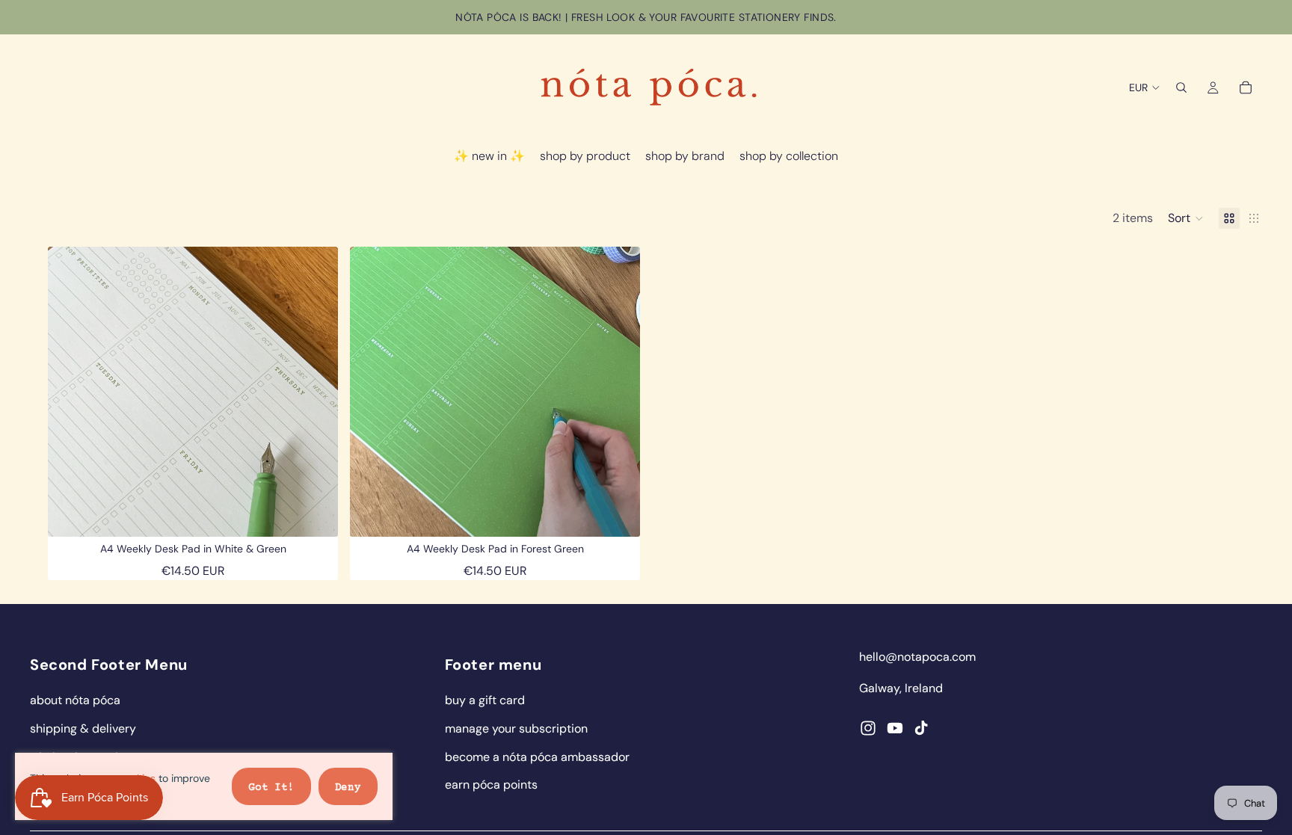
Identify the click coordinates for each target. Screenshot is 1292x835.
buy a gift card (485, 700)
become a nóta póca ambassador (537, 757)
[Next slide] (315, 391)
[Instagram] (868, 728)
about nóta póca (75, 700)
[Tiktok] (921, 728)
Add (327, 514)
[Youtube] (895, 728)
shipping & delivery (83, 728)
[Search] (1181, 87)
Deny (348, 788)
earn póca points (491, 784)
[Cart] (1245, 87)
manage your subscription (516, 728)
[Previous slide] (70, 391)
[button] (1186, 218)
